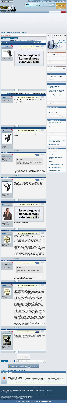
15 (38, 40)
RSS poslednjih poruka (53, 112)
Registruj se (40, 1)
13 (34, 40)
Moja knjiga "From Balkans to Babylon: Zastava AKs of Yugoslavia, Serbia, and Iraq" (56, 95)
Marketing (64, 1)
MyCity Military (30, 1)
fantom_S (4, 204)
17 (42, 40)
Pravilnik (48, 1)
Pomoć (60, 1)
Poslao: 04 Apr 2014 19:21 (7, 201)
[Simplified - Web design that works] (51, 393)
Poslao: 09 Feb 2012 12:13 (7, 152)
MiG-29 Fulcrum (52, 126)
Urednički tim (39, 387)
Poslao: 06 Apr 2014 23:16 (7, 260)
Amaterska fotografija (53, 151)
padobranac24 (5, 46)
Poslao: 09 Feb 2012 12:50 (7, 177)
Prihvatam (42, 401)
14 (36, 40)
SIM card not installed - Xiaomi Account (56, 164)
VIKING (3, 130)
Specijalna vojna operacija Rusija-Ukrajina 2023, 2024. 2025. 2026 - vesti (57, 141)
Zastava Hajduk (52, 137)
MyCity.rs (44, 390)
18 (44, 40)
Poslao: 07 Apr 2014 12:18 (7, 329)
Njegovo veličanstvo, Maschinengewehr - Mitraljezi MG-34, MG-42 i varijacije (56, 91)
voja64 (3, 233)
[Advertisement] (33, 23)
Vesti (42, 390)
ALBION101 (4, 97)
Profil (17, 126)
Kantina (44, 1)
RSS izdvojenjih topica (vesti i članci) (56, 115)
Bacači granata (51, 99)
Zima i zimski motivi (52, 161)
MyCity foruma (22, 398)
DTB (3, 155)
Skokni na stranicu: (37, 42)
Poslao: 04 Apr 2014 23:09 (7, 230)
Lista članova (53, 1)
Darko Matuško (5, 263)
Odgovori (15, 38)
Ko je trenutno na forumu (7, 372)
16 (40, 40)
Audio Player (51, 154)
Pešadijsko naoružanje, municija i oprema (14, 32)
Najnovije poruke (28, 387)
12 (32, 40)
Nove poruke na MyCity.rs (52, 148)
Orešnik (50, 62)
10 (28, 40)
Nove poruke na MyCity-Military (53, 120)
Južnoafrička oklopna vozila (54, 144)
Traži (57, 1)
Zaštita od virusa (49, 390)
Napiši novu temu (6, 38)
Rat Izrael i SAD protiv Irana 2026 (55, 54)
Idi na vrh (44, 362)
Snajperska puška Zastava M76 (55, 102)
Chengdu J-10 (51, 134)
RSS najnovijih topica (53, 109)
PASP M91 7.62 (24, 32)
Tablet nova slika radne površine (55, 167)
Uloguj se (35, 1)
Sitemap (34, 387)
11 (30, 40)
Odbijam (48, 401)
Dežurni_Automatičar (6, 331)
